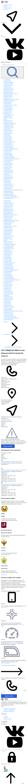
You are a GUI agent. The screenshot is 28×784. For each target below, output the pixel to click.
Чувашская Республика (9, 194)
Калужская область (8, 102)
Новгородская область (8, 126)
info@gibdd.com (4, 722)
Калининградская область (9, 100)
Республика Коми (7, 151)
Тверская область (7, 180)
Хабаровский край (8, 188)
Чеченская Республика (8, 192)
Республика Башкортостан (9, 141)
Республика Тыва (7, 161)
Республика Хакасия (8, 163)
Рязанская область (8, 165)
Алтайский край (7, 79)
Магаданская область (8, 117)
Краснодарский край (8, 109)
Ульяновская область (8, 187)
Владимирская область (9, 88)
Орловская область (8, 131)
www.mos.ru (3, 539)
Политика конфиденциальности (7, 749)
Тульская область (7, 182)
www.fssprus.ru (4, 574)
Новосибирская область (9, 127)
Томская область (7, 181)
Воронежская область (8, 92)
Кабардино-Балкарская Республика (11, 99)
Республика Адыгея (8, 139)
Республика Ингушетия (8, 146)
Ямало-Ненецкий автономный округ (11, 197)
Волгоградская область (9, 89)
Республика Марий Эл (8, 154)
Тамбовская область (8, 178)
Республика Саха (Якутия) (9, 157)
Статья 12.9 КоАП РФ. (13, 643)
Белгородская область (8, 85)
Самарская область (8, 167)
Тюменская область (8, 184)
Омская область (7, 129)
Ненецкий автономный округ (10, 123)
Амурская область (8, 81)
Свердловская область (8, 172)
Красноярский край (8, 110)
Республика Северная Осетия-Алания (11, 158)
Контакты (6, 9)
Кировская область (8, 106)
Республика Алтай (7, 140)
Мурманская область (8, 122)
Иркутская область (8, 98)
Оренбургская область (8, 130)
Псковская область (8, 137)
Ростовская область (8, 164)
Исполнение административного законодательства (11, 461)
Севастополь (6, 174)
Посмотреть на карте (5, 419)
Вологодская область (8, 90)
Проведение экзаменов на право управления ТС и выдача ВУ (13, 470)
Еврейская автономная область (10, 93)
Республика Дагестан (8, 144)
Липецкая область (7, 116)
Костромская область (8, 107)
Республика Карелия (8, 150)
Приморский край (7, 136)
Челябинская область (8, 191)
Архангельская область (9, 82)
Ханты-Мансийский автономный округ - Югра (13, 189)
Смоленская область (8, 175)
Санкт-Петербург (7, 168)
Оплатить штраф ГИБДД (9, 710)
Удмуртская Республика (9, 185)
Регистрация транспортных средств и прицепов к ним (12, 484)
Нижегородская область (9, 124)
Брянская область (7, 86)
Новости (5, 6)
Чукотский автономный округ (10, 195)
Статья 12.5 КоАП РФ (5, 663)
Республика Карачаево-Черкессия (11, 148)
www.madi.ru (3, 556)
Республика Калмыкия (8, 147)
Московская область (8, 120)
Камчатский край (7, 103)
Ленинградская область (9, 114)
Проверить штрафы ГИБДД (9, 708)
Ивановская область (8, 96)
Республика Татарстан (8, 160)
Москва (5, 119)
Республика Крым (7, 153)
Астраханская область (8, 83)
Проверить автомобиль (9, 711)
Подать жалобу (7, 446)
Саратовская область (8, 170)
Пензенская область (8, 133)
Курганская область (8, 112)
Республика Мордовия (8, 156)
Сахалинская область (8, 171)
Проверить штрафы (8, 5)
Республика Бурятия (8, 143)
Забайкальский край (8, 95)
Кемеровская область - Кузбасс (10, 105)
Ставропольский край (8, 177)
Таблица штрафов (7, 7)
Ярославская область (8, 198)
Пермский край (7, 134)
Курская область (7, 113)
